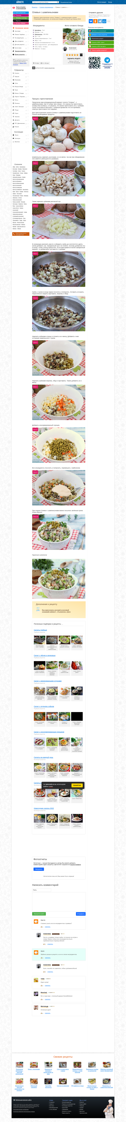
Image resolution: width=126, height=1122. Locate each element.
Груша (21, 173)
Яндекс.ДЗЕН (83, 1104)
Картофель (25, 189)
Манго (21, 195)
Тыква (20, 220)
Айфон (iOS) (22, 63)
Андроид (15, 64)
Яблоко (19, 228)
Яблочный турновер (34, 1086)
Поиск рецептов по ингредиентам (21, 234)
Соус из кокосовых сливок (63, 1070)
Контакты (51, 1105)
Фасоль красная (16, 224)
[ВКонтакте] (91, 21)
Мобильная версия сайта (23, 1100)
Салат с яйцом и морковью (44, 655)
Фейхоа (23, 224)
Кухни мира (65, 1107)
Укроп (24, 220)
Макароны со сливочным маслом (106, 1086)
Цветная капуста (21, 226)
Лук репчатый (16, 195)
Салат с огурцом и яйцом (44, 706)
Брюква (20, 169)
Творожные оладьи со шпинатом (92, 1070)
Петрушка (15, 203)
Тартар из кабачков (63, 1086)
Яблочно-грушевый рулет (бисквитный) (106, 1070)
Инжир (23, 177)
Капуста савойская (17, 189)
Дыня (14, 175)
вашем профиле (75, 864)
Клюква (21, 191)
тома (42, 979)
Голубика (15, 171)
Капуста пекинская (17, 187)
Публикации (65, 1109)
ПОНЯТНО (77, 785)
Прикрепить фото (39, 913)
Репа (14, 206)
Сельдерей (15, 210)
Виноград (25, 169)
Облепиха (15, 197)
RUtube (81, 1109)
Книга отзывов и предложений (21, 7)
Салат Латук (16, 208)
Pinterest (82, 1102)
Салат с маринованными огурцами (48, 681)
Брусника (15, 169)
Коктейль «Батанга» (48, 1086)
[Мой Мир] (104, 21)
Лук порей (19, 193)
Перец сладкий (16, 201)
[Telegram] (100, 21)
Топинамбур (16, 220)
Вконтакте (82, 1111)
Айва (14, 166)
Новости (51, 1104)
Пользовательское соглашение (21, 1109)
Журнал (18, 20)
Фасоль (14, 222)
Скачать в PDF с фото (98, 42)
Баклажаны (22, 166)
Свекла (21, 208)
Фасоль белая (20, 222)
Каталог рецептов (66, 1102)
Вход (110, 2)
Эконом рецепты (20, 51)
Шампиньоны (38, 34)
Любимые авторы (21, 18)
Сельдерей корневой (18, 212)
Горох (19, 171)
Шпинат (15, 228)
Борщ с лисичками (34, 1069)
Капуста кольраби (17, 185)
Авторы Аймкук (20, 23)
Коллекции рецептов (67, 1105)
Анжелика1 (72, 48)
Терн (24, 218)
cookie (51, 786)
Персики (23, 201)
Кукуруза (26, 191)
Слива (25, 212)
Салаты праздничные (46, 7)
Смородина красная (18, 214)
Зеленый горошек (17, 177)
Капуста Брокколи (17, 181)
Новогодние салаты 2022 (44, 808)
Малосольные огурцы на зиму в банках (92, 1087)
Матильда (44, 1006)
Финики (14, 226)
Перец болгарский (17, 199)
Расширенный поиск (66, 2)
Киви (14, 191)
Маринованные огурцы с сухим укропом (77, 1071)
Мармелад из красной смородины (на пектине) (19, 1088)
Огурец (20, 197)
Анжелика (47, 934)
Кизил (17, 191)
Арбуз (17, 166)
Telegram (82, 1105)
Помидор (20, 203)
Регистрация (101, 2)
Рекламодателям (53, 1107)
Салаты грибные (40, 630)
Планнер (18, 15)
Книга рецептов (20, 12)
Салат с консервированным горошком (49, 732)
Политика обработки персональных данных (24, 1111)
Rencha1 (44, 992)
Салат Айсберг (19, 206)
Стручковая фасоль (17, 218)
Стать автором (53, 1109)
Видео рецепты (20, 54)
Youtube (81, 1107)
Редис (25, 203)
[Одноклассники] (95, 21)
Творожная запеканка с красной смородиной (19, 1072)
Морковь (26, 195)
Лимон (14, 193)
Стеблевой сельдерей (18, 216)
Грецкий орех (16, 173)
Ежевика (18, 175)
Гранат (23, 171)
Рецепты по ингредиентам (68, 1104)
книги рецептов (50, 68)
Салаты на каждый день (43, 757)
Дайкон (26, 173)
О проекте (51, 1102)
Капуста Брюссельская (18, 183)
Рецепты (34, 7)
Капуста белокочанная (18, 179)
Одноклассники (83, 1113)
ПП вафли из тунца (77, 1086)
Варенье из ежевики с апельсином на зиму (48, 1072)
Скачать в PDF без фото (99, 46)
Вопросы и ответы (66, 1111)
